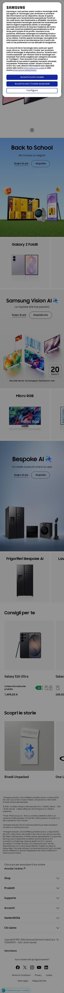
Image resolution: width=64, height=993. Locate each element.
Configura (32, 90)
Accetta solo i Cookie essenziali (32, 84)
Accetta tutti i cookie (32, 77)
